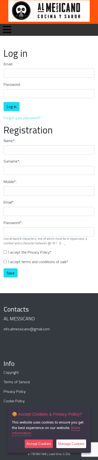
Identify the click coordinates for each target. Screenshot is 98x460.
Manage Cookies (71, 444)
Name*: (9, 140)
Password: (12, 84)
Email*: (9, 202)
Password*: (13, 222)
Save (11, 273)
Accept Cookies (38, 444)
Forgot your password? (22, 118)
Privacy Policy (15, 391)
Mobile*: (10, 181)
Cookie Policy (14, 401)
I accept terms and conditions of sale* (38, 262)
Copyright (11, 372)
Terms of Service (17, 382)
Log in (11, 106)
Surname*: (12, 161)
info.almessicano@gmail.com (27, 329)
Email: (8, 64)
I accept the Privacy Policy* (29, 252)
